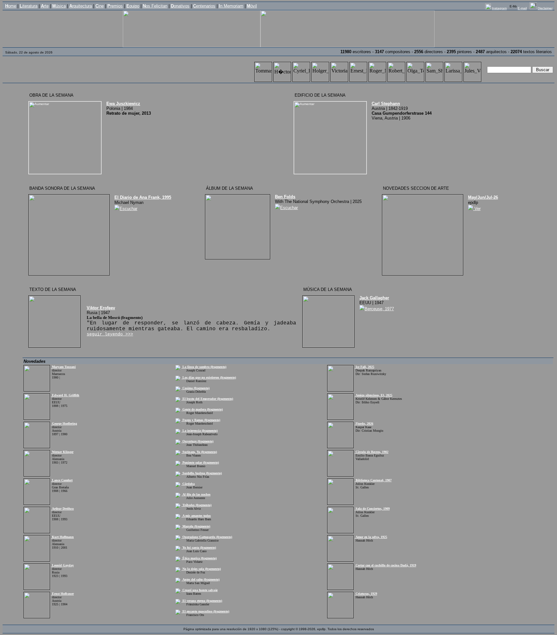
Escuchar (128, 208)
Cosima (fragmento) (195, 388)
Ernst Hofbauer (62, 593)
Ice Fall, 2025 (364, 367)
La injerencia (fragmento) (199, 430)
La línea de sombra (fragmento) (203, 367)
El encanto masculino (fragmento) (205, 611)
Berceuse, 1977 (379, 308)
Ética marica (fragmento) (199, 558)
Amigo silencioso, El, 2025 (373, 395)
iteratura (28, 6)
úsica (59, 6)
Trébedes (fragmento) (196, 505)
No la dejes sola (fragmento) (201, 569)
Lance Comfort (62, 480)
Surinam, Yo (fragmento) (199, 452)
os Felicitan (155, 6)
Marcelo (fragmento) (195, 526)
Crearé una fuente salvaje (199, 590)
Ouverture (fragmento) (197, 441)
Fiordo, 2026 (364, 423)
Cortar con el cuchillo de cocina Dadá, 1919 (385, 565)
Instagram (499, 8)
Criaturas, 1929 (366, 593)
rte (45, 6)
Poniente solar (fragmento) (200, 462)
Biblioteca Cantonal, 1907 (373, 480)
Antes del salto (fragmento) (200, 579)
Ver (477, 208)
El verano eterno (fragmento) (201, 600)
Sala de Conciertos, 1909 (372, 508)
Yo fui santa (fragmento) (198, 547)
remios (115, 6)
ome (10, 6)
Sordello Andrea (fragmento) (201, 473)
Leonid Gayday (62, 565)
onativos (180, 6)
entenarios (204, 6)
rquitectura (80, 6)
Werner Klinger (62, 452)
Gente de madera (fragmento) (202, 409)
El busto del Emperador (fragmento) (207, 398)
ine (99, 6)
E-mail (522, 8)
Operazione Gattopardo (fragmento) (206, 537)
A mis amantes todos (196, 515)
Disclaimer (545, 8)
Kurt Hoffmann (62, 537)
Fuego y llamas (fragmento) (200, 420)
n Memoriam (231, 6)
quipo (132, 6)
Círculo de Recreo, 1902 (371, 452)
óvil (252, 6)
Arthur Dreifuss (62, 508)
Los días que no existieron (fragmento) (208, 377)
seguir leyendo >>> (110, 334)
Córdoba (188, 484)
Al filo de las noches (195, 494)
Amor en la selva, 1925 (371, 537)
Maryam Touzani (63, 367)
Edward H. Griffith (65, 395)
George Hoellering (64, 423)
